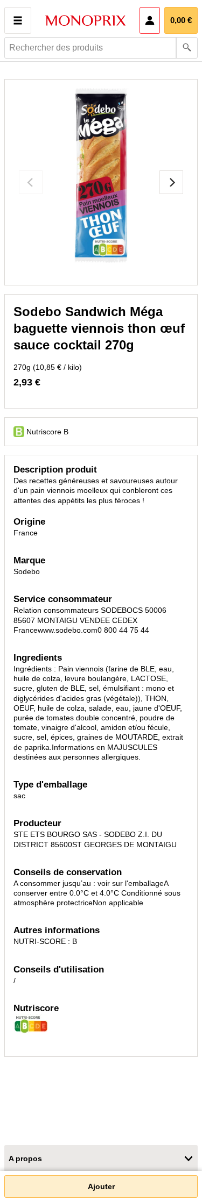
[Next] (171, 182)
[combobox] (101, 48)
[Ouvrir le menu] (17, 20)
